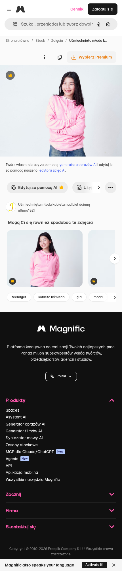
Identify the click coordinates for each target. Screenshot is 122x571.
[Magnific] (61, 330)
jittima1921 (26, 210)
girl (79, 297)
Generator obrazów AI (25, 424)
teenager (19, 297)
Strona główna (17, 40)
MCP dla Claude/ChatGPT (35, 451)
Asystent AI (16, 417)
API (9, 465)
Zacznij (13, 494)
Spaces (12, 410)
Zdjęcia (57, 40)
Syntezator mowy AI (24, 437)
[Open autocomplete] (12, 24)
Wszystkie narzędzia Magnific (33, 479)
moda (98, 297)
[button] (61, 376)
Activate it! (94, 564)
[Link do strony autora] (11, 208)
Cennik (77, 9)
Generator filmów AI (24, 431)
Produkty (15, 400)
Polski (61, 376)
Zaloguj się (102, 9)
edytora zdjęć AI (52, 170)
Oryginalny (39, 76)
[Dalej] (99, 187)
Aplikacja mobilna (22, 472)
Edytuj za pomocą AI (34, 189)
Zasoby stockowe (22, 444)
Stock (40, 40)
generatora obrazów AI (78, 164)
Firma (12, 510)
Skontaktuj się (21, 527)
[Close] (113, 565)
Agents (17, 458)
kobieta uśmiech (51, 297)
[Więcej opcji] (44, 57)
